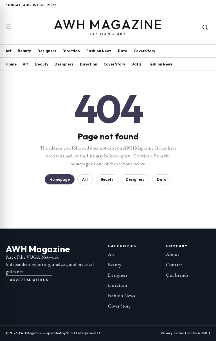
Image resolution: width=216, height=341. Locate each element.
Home (11, 64)
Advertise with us (29, 280)
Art (9, 51)
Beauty (24, 51)
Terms (179, 333)
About (172, 254)
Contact (174, 264)
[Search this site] (205, 27)
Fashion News (99, 51)
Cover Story (144, 51)
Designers (46, 51)
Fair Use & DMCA (198, 333)
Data (122, 51)
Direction (71, 51)
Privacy (166, 333)
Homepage (60, 179)
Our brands (177, 275)
